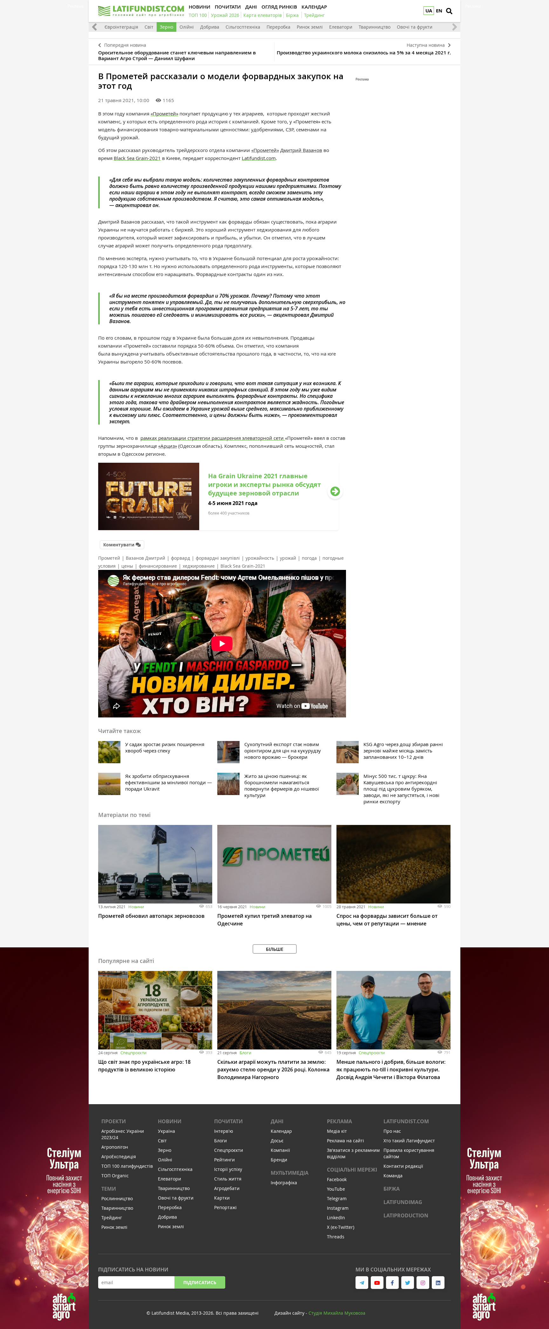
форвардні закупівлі (218, 558)
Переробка (278, 27)
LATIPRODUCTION (405, 1215)
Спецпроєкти (133, 1053)
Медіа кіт (337, 1131)
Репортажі (225, 1207)
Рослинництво (117, 1198)
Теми (108, 1188)
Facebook (337, 1179)
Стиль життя (227, 1179)
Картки (222, 1198)
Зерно (166, 27)
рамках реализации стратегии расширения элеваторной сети (212, 438)
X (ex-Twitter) (340, 1227)
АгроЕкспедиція (118, 1156)
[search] (449, 11)
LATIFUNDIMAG (402, 1202)
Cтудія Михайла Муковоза (336, 1313)
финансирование (158, 566)
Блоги (245, 1053)
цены (127, 566)
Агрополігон (114, 1147)
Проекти (113, 1121)
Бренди (279, 1160)
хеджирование (199, 566)
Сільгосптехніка (243, 27)
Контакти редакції (403, 1166)
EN (439, 10)
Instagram (338, 1208)
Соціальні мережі (352, 1169)
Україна (166, 1131)
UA (428, 10)
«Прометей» (164, 113)
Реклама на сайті (345, 1141)
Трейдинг (111, 1218)
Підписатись (199, 1282)
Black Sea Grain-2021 (137, 158)
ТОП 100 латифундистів (127, 1166)
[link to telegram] (362, 1282)
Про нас (392, 1131)
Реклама (339, 1121)
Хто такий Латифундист (409, 1141)
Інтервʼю (223, 1131)
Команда (393, 1176)
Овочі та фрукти (414, 27)
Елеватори (340, 27)
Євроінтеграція (121, 27)
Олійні (187, 27)
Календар (281, 1131)
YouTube (336, 1189)
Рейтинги (224, 1160)
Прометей (109, 558)
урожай (288, 558)
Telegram (337, 1198)
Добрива (209, 27)
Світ (149, 27)
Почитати (228, 1121)
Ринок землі (310, 27)
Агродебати (227, 1188)
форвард (180, 558)
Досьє (277, 1141)
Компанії (280, 1150)
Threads (335, 1237)
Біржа (391, 1188)
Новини (136, 907)
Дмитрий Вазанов (301, 150)
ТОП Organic (115, 1176)
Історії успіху (228, 1169)
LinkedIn (336, 1218)
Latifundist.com (259, 158)
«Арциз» (167, 446)
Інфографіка (284, 1183)
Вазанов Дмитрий (145, 558)
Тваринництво (374, 27)
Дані (277, 1121)
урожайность (260, 558)
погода (309, 558)
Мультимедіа (289, 1172)
